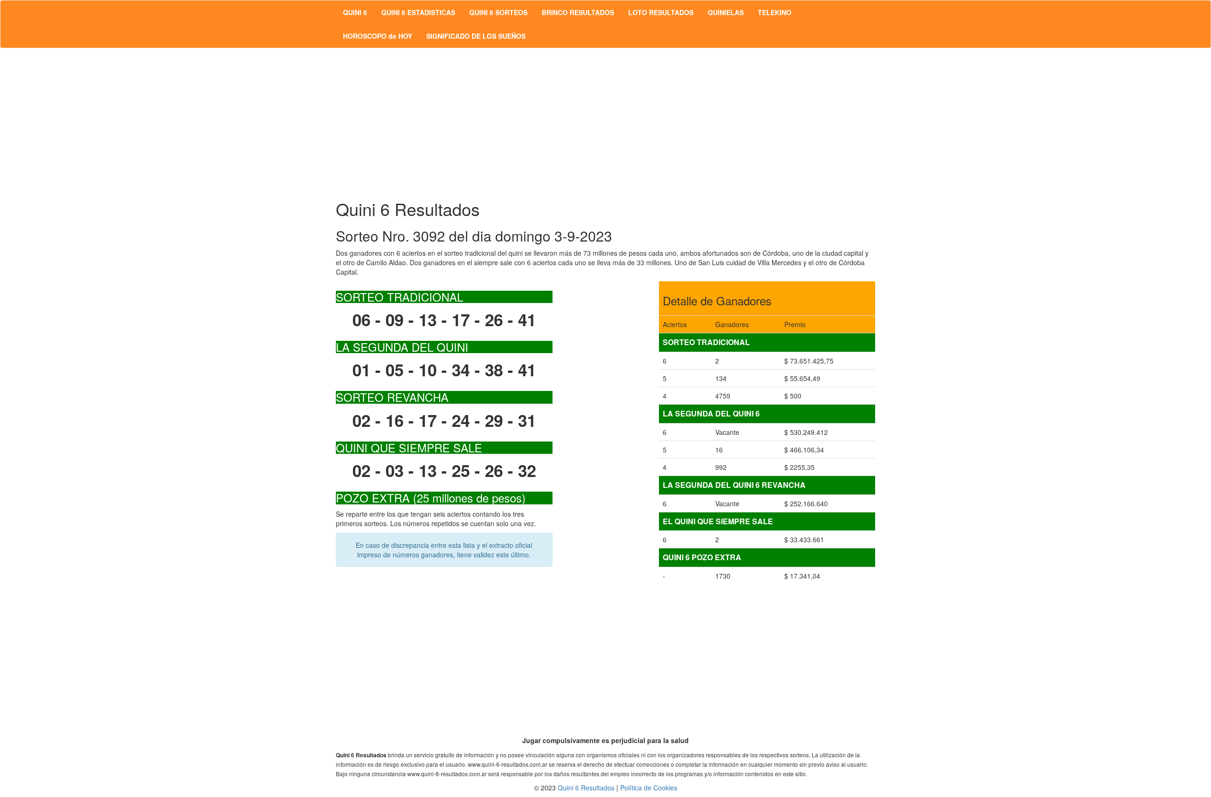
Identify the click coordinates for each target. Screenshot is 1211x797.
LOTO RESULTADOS (660, 12)
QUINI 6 (355, 12)
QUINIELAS (726, 12)
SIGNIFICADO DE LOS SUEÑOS (476, 36)
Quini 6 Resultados (586, 787)
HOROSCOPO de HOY (377, 36)
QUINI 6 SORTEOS (498, 12)
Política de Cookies (648, 787)
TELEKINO (774, 12)
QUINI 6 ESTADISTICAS (418, 12)
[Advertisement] (605, 124)
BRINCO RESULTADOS (578, 12)
